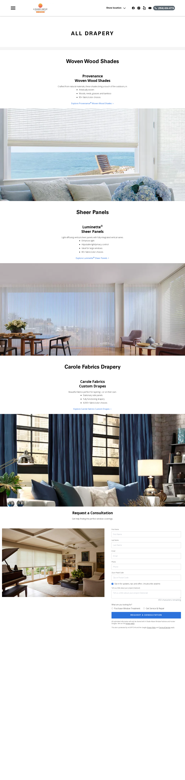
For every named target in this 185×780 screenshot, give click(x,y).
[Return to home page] (59, 8)
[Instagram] (139, 8)
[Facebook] (133, 8)
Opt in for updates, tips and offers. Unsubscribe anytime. (137, 584)
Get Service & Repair (155, 608)
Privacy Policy (151, 627)
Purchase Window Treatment (127, 608)
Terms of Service (164, 627)
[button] (13, 8)
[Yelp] (144, 8)
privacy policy (130, 623)
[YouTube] (150, 8)
